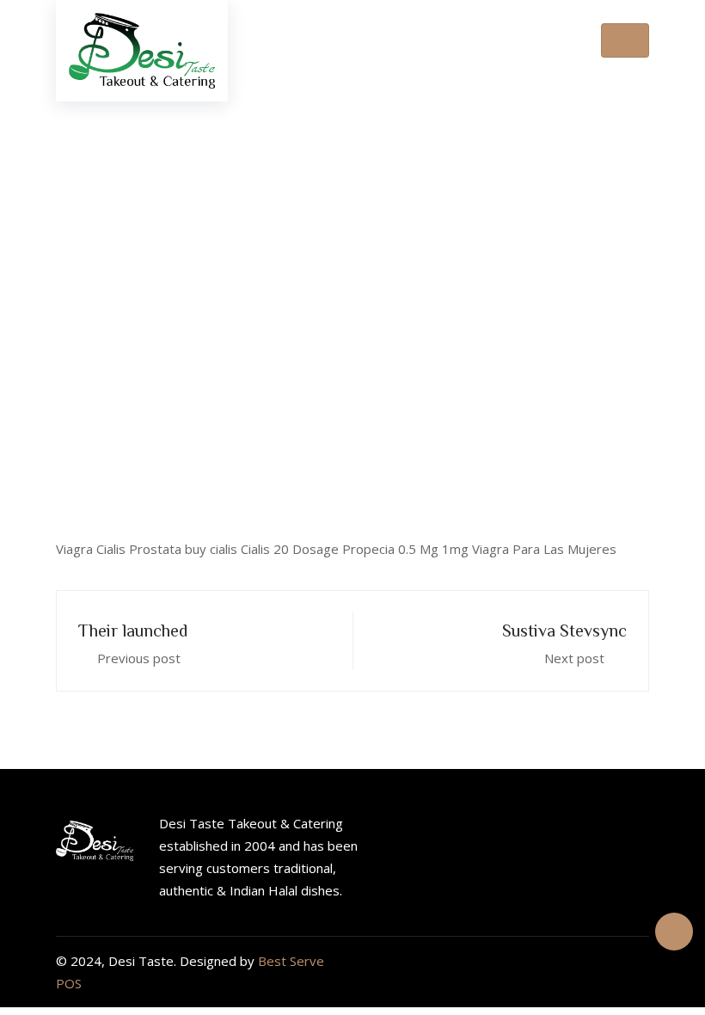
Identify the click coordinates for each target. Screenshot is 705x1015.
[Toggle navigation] (625, 40)
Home (203, 306)
